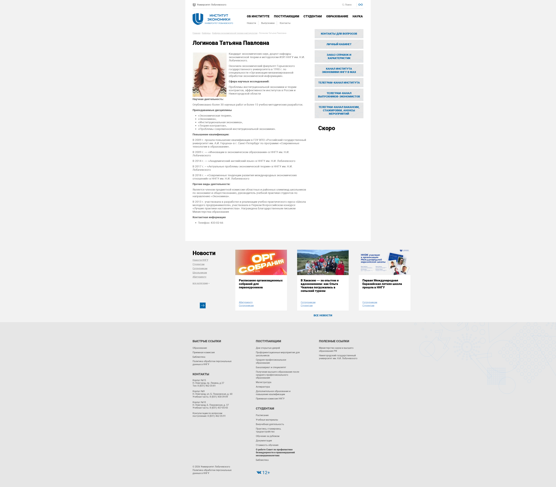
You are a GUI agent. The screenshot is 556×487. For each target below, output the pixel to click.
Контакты (285, 23)
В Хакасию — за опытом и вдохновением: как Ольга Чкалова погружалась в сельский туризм (320, 286)
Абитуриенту (199, 276)
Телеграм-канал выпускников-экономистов (339, 94)
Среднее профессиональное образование (271, 361)
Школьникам (200, 272)
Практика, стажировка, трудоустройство (268, 430)
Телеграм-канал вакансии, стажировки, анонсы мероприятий (339, 110)
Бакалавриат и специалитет (271, 367)
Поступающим (286, 16)
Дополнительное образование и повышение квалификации (273, 393)
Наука (358, 16)
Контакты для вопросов (339, 33)
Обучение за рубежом (267, 436)
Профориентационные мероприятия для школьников (278, 354)
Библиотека (199, 357)
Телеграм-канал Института (339, 82)
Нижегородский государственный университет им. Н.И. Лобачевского (338, 357)
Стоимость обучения (267, 445)
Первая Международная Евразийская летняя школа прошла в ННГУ (382, 284)
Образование (337, 16)
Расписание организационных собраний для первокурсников (261, 284)
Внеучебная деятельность (270, 424)
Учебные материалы (267, 419)
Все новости (323, 315)
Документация (264, 440)
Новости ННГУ (200, 260)
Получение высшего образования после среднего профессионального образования (277, 374)
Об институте (258, 16)
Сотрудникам (200, 268)
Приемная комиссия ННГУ (270, 398)
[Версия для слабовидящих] (360, 4)
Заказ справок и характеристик (339, 56)
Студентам (312, 16)
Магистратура (263, 382)
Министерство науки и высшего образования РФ (336, 349)
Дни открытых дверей (268, 348)
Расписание (262, 415)
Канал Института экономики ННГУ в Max (339, 70)
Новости (251, 23)
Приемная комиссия (204, 352)
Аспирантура (263, 386)
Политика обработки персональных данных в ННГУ (212, 363)
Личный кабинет (339, 44)
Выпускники (268, 23)
